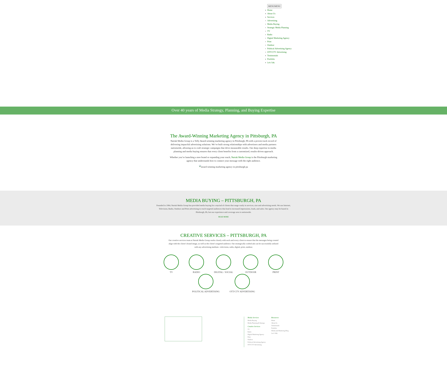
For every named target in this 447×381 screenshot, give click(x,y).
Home (269, 10)
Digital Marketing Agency (278, 38)
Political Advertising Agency (279, 48)
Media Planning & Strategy (256, 323)
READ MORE (223, 217)
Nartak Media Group (241, 157)
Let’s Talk (274, 333)
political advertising (206, 291)
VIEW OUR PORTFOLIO (245, 184)
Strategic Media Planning (278, 27)
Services (270, 17)
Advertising (272, 20)
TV (268, 31)
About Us (271, 13)
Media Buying (273, 24)
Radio (269, 34)
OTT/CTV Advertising (276, 52)
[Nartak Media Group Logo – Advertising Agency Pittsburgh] (170, 5)
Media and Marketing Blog (280, 331)
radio (196, 272)
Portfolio (271, 59)
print (276, 272)
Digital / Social (223, 272)
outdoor (250, 272)
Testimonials (272, 55)
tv (171, 272)
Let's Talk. (271, 63)
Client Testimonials (199, 184)
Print (269, 41)
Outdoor (270, 45)
